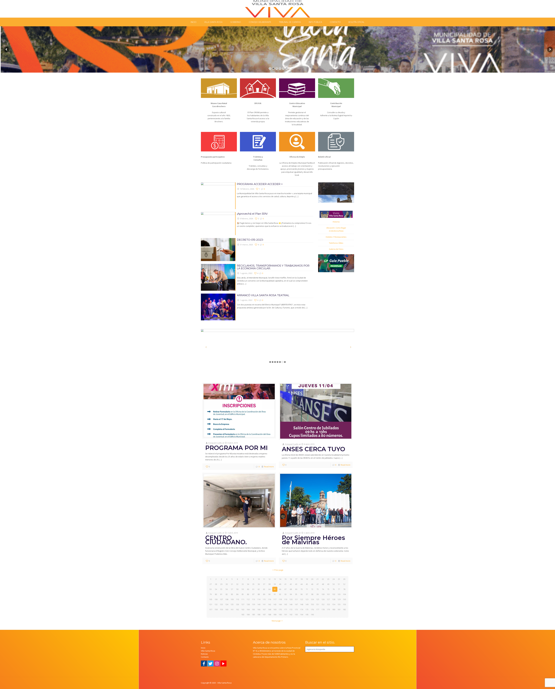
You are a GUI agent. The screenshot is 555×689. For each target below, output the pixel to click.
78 (344, 589)
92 (280, 594)
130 (344, 599)
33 (243, 584)
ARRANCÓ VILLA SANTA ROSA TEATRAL (263, 295)
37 (264, 584)
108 (226, 599)
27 (211, 584)
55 (221, 589)
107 (221, 599)
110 (237, 599)
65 (275, 589)
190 (280, 614)
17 (296, 579)
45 (307, 584)
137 (242, 604)
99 (318, 594)
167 (264, 609)
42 (291, 584)
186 (258, 614)
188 (269, 614)
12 (269, 579)
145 (285, 604)
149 (306, 604)
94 (291, 594)
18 (301, 579)
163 (242, 609)
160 (226, 609)
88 (259, 594)
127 (328, 599)
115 (264, 599)
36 (259, 584)
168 (269, 609)
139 (253, 604)
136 (237, 604)
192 (290, 614)
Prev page (278, 570)
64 (269, 589)
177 (317, 609)
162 (237, 609)
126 (322, 599)
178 (322, 609)
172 (290, 609)
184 (248, 614)
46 (312, 584)
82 (227, 594)
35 (253, 584)
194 (301, 614)
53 (211, 589)
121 (296, 599)
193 (296, 614)
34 (248, 584)
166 (258, 609)
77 (339, 589)
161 (232, 609)
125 (317, 599)
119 (285, 599)
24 (334, 579)
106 (216, 599)
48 (323, 584)
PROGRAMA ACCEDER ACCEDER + (260, 184)
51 (339, 584)
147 (296, 604)
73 (318, 589)
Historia (336, 221)
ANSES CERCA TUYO (313, 449)
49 (328, 584)
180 (333, 609)
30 (227, 584)
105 (210, 599)
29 (221, 584)
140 (258, 604)
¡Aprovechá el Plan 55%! (252, 213)
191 (285, 614)
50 (334, 584)
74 (323, 589)
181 (339, 609)
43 (296, 584)
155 (339, 604)
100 (322, 594)
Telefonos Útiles (336, 243)
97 (307, 594)
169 (274, 609)
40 (280, 584)
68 (291, 589)
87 (253, 594)
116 (269, 599)
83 (232, 594)
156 (344, 604)
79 (211, 594)
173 (296, 609)
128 (333, 599)
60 (248, 589)
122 (301, 599)
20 (312, 579)
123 (306, 599)
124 (312, 599)
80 (216, 594)
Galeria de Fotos (336, 249)
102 (333, 594)
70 (301, 589)
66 (280, 589)
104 (344, 594)
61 (253, 589)
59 (243, 589)
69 (296, 589)
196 (312, 614)
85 (243, 594)
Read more (269, 466)
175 (306, 609)
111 (242, 599)
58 (237, 589)
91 (275, 594)
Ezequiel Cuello (215, 443)
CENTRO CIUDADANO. (226, 540)
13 (275, 579)
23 (328, 579)
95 (296, 594)
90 (269, 594)
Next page (276, 620)
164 (248, 609)
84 (237, 594)
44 (301, 584)
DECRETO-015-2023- (250, 239)
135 (232, 604)
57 (232, 589)
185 (253, 614)
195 (306, 614)
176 (312, 609)
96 (301, 594)
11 (264, 579)
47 (318, 584)
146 (290, 604)
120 (290, 599)
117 (274, 599)
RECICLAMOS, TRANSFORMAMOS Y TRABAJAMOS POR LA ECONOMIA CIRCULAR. (273, 267)
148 (301, 604)
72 (312, 589)
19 (307, 579)
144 (280, 604)
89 (264, 594)
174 (301, 609)
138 (248, 604)
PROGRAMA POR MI (236, 448)
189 (274, 614)
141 (264, 604)
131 (210, 604)
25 (339, 579)
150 (312, 604)
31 (232, 584)
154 (333, 604)
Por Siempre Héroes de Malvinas (313, 540)
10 (259, 579)
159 (221, 609)
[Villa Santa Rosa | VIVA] (277, 8)
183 (242, 614)
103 (339, 594)
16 (291, 579)
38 (269, 584)
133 (221, 604)
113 (253, 599)
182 (344, 609)
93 (285, 594)
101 (328, 594)
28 (216, 584)
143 (274, 604)
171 (285, 609)
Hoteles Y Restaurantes (336, 237)
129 (339, 599)
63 (264, 589)
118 (280, 599)
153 (328, 604)
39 (275, 584)
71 (307, 589)
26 (344, 579)
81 (221, 594)
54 (216, 589)
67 (285, 589)
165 (253, 609)
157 (210, 609)
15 (285, 579)
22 (323, 579)
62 (259, 589)
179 (328, 609)
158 (216, 609)
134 (226, 604)
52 (344, 584)
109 (232, 599)
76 (334, 589)
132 (216, 604)
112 (248, 599)
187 (264, 614)
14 (280, 579)
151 (317, 604)
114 (258, 599)
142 (269, 604)
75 (328, 589)
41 (285, 584)
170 (280, 609)
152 (322, 604)
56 (227, 589)
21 (318, 579)
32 (237, 584)
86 (248, 594)
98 (312, 594)
